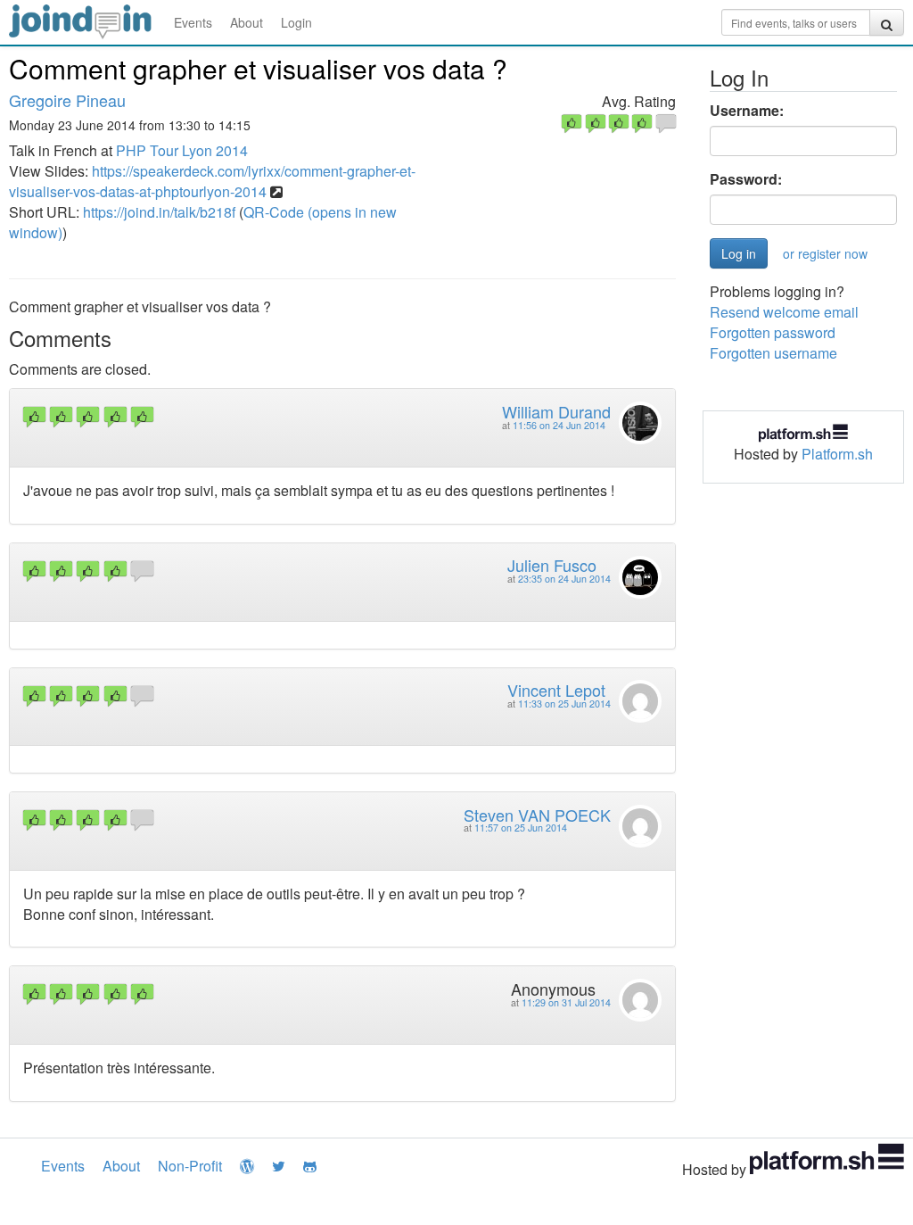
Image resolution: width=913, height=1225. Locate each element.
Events (193, 22)
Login (296, 22)
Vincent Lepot (556, 689)
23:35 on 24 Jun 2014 (564, 578)
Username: (747, 110)
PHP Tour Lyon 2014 (182, 150)
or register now (825, 253)
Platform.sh (837, 453)
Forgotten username (773, 353)
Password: (746, 179)
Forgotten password (772, 332)
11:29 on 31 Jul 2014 (566, 1002)
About (246, 22)
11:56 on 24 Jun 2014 (559, 425)
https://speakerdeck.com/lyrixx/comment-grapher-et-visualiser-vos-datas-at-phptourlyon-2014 (212, 181)
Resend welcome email (784, 312)
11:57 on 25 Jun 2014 (520, 827)
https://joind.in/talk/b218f (159, 212)
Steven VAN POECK (537, 814)
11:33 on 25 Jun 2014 (564, 703)
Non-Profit (190, 1165)
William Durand (556, 411)
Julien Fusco (551, 564)
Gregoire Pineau (67, 100)
